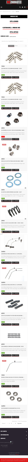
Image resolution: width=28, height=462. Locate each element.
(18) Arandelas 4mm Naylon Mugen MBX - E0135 (12, 346)
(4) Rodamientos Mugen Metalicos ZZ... (10, 408)
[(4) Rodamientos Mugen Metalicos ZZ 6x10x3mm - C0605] (14, 396)
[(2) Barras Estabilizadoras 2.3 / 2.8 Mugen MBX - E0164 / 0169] (14, 273)
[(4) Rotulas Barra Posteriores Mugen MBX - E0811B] (14, 304)
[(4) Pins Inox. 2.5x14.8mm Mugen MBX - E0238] (14, 88)
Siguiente (19, 423)
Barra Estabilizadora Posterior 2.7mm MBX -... (12, 377)
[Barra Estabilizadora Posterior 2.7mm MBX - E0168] (14, 365)
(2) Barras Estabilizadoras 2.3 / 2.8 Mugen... (11, 253)
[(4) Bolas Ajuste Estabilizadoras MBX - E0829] (14, 149)
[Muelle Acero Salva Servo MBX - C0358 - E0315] (14, 211)
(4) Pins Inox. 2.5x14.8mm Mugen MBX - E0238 (11, 99)
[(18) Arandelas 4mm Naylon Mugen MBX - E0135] (14, 335)
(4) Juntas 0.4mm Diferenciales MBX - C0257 (11, 192)
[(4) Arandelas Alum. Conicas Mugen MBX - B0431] (14, 118)
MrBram (17, 454)
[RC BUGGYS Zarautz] (14, 2)
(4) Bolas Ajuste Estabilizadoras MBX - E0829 (12, 161)
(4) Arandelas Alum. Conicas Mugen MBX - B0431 (12, 130)
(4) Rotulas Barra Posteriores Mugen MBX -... (12, 315)
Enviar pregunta (5, 446)
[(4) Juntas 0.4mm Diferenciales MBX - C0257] (14, 180)
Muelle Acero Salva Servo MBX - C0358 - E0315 (12, 222)
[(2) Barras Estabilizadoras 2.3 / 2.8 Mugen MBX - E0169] (14, 242)
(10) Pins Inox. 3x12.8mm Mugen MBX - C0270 (11, 68)
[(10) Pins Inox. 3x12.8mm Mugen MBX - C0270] (14, 57)
